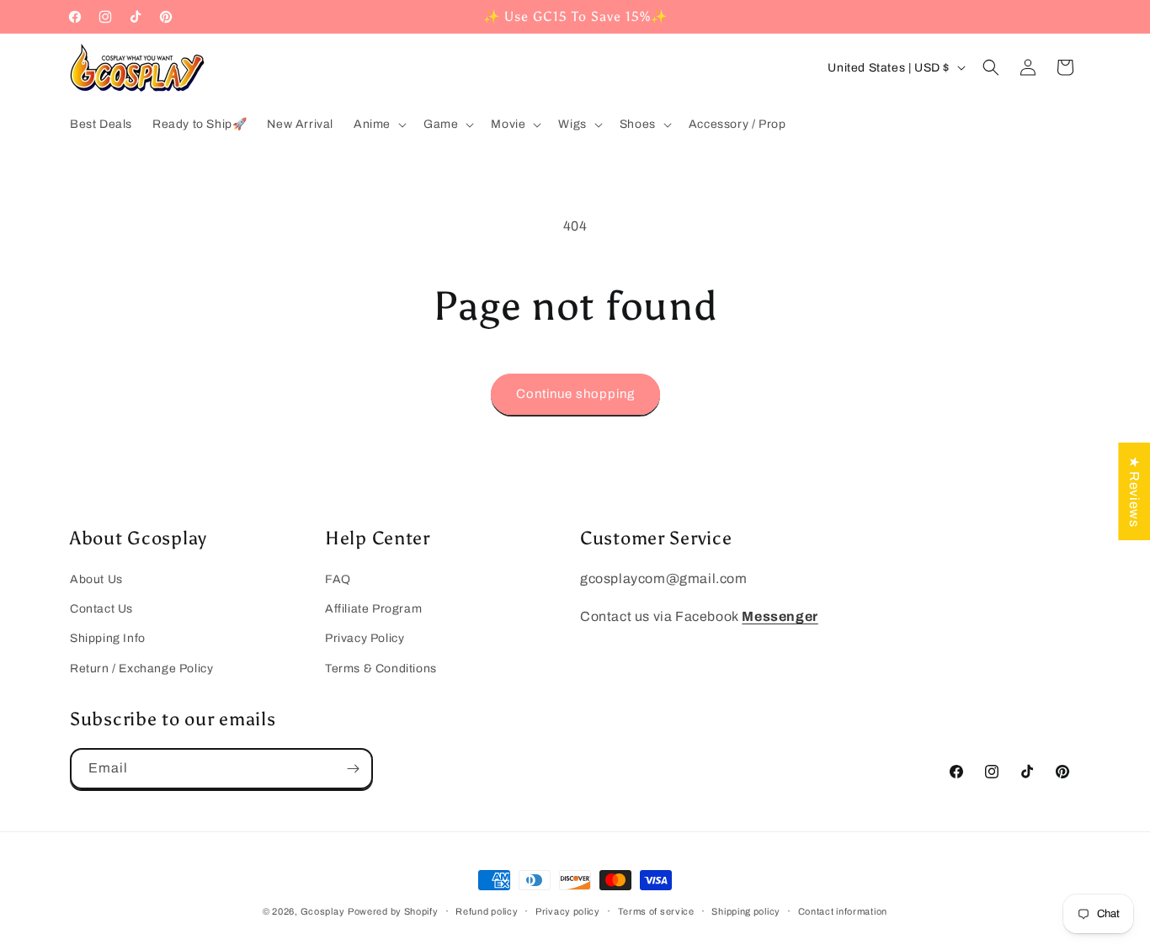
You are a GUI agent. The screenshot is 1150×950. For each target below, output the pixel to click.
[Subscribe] (352, 768)
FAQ (338, 579)
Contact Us (101, 608)
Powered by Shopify (393, 911)
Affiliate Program (373, 608)
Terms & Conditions (381, 668)
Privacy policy (567, 911)
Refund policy (486, 911)
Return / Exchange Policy (141, 668)
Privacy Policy (364, 638)
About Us (96, 579)
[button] (378, 124)
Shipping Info (108, 638)
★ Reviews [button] (1134, 490)
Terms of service (656, 911)
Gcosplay (323, 911)
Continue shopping (575, 394)
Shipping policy (745, 911)
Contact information (842, 911)
